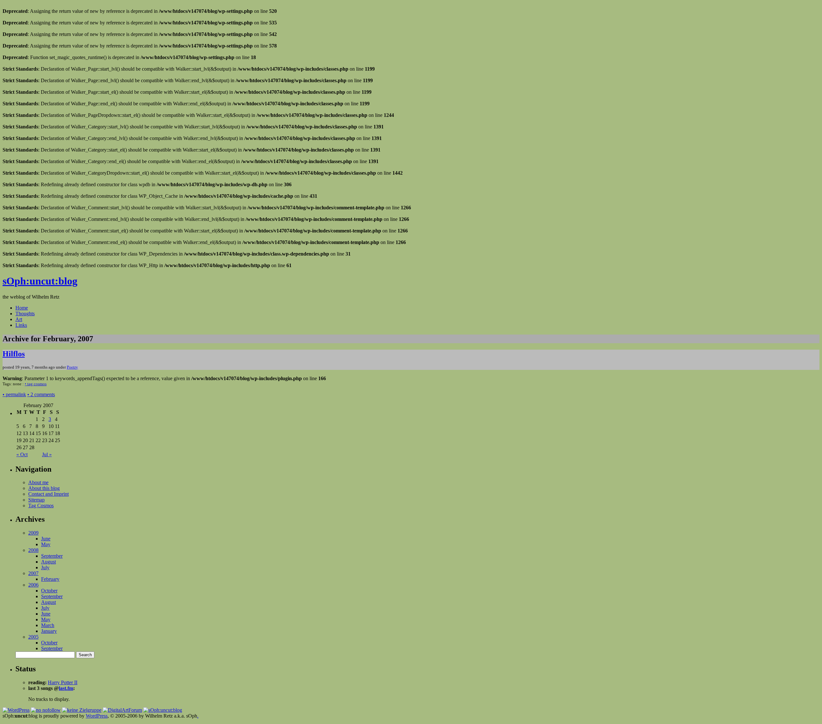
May (45, 544)
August (48, 561)
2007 (33, 573)
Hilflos (14, 354)
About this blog (44, 488)
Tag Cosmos (41, 505)
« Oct (22, 454)
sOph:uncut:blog (40, 281)
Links (21, 325)
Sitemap (36, 499)
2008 (33, 550)
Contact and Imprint (48, 494)
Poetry (72, 367)
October (49, 590)
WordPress (97, 716)
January (49, 631)
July (45, 567)
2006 (33, 585)
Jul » (47, 454)
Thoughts (25, 313)
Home (21, 307)
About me (38, 482)
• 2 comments (41, 394)
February (50, 579)
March (47, 625)
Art (18, 319)
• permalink (14, 394)
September (52, 556)
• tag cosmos (36, 383)
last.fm (66, 688)
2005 (33, 637)
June (45, 538)
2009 (33, 533)
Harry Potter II (62, 682)
